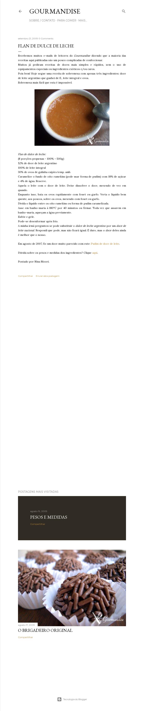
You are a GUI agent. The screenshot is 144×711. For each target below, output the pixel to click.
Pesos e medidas (48, 517)
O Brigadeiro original (45, 630)
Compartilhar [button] (25, 276)
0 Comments (46, 38)
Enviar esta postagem (47, 276)
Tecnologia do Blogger (75, 699)
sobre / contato (42, 20)
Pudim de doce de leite (105, 243)
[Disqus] (72, 335)
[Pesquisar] (124, 10)
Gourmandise (54, 11)
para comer (66, 20)
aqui (94, 252)
